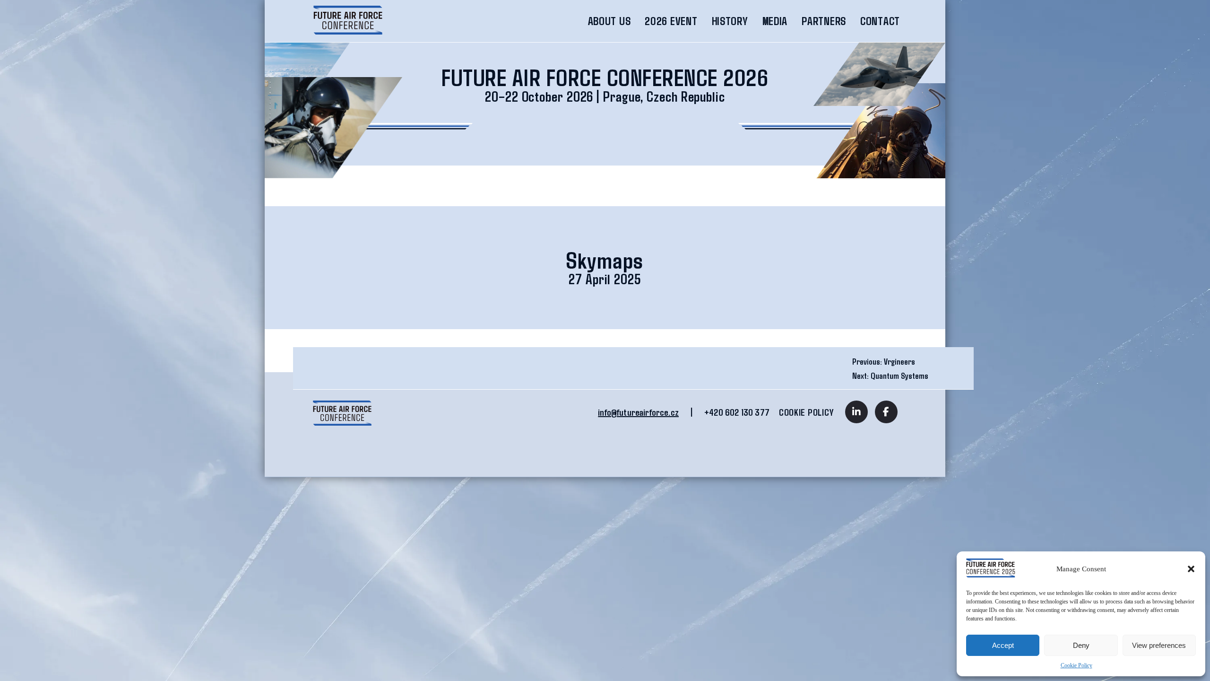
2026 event (671, 21)
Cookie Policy (1076, 665)
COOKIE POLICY (806, 412)
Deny (1081, 645)
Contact (880, 21)
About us (609, 21)
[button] (1191, 569)
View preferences (1159, 645)
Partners (824, 21)
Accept (1003, 645)
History (730, 21)
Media (775, 21)
